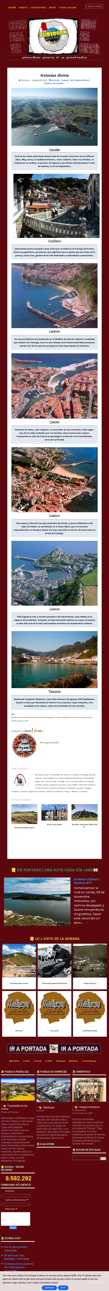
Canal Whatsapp (89, 1061)
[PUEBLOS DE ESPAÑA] (54, 1101)
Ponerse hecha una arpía (90, 1031)
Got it (63, 1288)
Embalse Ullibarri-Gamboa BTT (87, 881)
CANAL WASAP (67, 7)
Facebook (15, 1061)
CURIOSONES (38, 7)
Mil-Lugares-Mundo (80, 80)
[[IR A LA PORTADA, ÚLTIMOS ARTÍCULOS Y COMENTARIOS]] (54, 1052)
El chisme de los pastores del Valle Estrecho (54, 983)
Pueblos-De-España (53, 83)
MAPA (52, 7)
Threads (38, 1061)
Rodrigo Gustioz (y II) (90, 983)
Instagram (61, 1061)
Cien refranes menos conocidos (19, 983)
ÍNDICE (23, 7)
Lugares (65, 80)
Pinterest (74, 1061)
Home (12, 7)
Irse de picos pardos (15, 1246)
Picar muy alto (54, 1031)
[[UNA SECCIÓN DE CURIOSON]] (90, 1100)
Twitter (27, 1061)
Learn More (49, 1288)
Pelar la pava (19, 1031)
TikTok (49, 1061)
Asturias (56, 80)
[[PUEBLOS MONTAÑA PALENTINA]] (18, 1099)
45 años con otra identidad (14, 1257)
